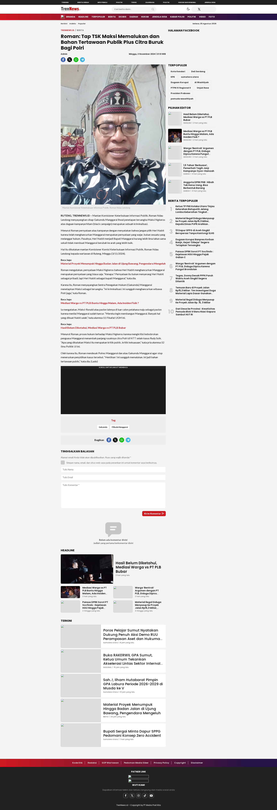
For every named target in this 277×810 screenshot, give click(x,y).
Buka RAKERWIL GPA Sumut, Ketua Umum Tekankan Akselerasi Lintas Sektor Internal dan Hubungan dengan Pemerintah (131, 664)
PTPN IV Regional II (181, 87)
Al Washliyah (202, 82)
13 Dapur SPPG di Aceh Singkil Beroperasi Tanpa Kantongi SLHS (195, 232)
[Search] (153, 9)
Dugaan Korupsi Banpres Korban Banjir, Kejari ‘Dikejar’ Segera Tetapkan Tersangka (195, 242)
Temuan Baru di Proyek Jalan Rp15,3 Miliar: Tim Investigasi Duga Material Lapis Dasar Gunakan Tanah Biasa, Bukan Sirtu (196, 292)
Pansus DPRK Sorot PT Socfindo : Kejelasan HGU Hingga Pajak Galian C (95, 606)
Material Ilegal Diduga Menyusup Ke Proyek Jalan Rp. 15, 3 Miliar (195, 301)
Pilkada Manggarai (120, 427)
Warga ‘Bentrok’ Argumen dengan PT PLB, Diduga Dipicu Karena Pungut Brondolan (147, 593)
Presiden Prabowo (180, 93)
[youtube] (151, 795)
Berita (80, 30)
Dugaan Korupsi (180, 82)
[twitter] (132, 795)
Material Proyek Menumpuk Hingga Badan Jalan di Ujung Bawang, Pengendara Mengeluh (113, 263)
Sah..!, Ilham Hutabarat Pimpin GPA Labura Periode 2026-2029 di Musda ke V (133, 684)
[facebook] (125, 795)
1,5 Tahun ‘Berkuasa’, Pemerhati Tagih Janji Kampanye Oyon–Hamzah (198, 168)
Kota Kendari (178, 71)
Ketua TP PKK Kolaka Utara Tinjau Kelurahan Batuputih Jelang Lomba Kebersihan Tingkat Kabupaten (195, 211)
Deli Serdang (198, 71)
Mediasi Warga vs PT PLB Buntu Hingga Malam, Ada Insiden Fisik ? (100, 302)
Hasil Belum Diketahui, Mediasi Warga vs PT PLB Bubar (93, 327)
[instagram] (138, 795)
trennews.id (67, 30)
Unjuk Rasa (203, 87)
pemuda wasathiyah (182, 98)
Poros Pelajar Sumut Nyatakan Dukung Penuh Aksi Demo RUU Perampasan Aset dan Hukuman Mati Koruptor (132, 636)
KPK (173, 77)
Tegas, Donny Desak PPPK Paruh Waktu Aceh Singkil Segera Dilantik (194, 278)
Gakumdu (103, 427)
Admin (64, 54)
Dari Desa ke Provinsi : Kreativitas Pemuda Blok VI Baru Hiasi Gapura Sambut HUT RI (195, 311)
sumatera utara (190, 77)
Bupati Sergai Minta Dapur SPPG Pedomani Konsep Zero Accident (132, 733)
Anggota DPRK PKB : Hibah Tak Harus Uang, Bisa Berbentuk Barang (198, 185)
